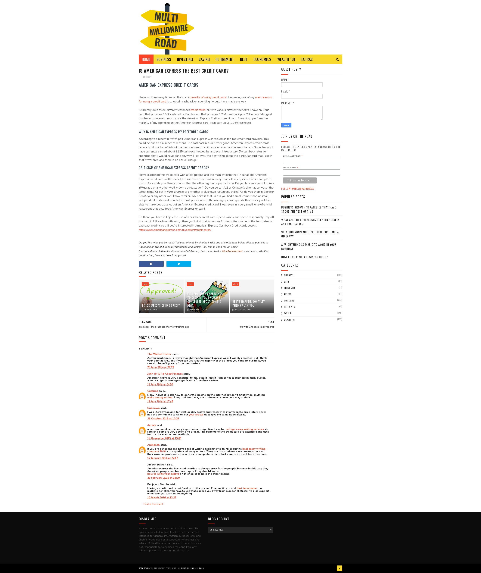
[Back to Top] (339, 568)
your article (196, 414)
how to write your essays (163, 474)
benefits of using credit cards (208, 97)
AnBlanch (153, 445)
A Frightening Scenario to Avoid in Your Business (308, 246)
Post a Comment (153, 504)
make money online (159, 397)
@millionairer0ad (232, 250)
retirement (290, 306)
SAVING (204, 59)
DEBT (244, 59)
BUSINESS (164, 59)
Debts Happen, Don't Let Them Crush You (248, 303)
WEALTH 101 (286, 59)
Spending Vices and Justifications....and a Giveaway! (310, 234)
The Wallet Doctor (159, 354)
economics (289, 288)
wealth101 (289, 319)
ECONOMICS (262, 59)
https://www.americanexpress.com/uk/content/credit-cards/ (175, 229)
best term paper (247, 488)
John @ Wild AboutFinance (165, 374)
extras (287, 294)
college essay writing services (245, 429)
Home (146, 59)
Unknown (153, 408)
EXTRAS (307, 59)
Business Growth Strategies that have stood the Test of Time (308, 209)
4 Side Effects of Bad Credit (161, 305)
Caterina (152, 391)
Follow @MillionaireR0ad (298, 188)
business (288, 275)
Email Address (293, 156)
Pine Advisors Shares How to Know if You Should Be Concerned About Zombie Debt (205, 299)
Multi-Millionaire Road (192, 568)
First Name (290, 168)
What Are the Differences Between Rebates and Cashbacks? (310, 222)
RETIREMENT (225, 59)
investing (289, 300)
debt (148, 77)
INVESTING (185, 59)
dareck (151, 425)
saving (287, 313)
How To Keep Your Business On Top (304, 257)
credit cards (198, 110)
